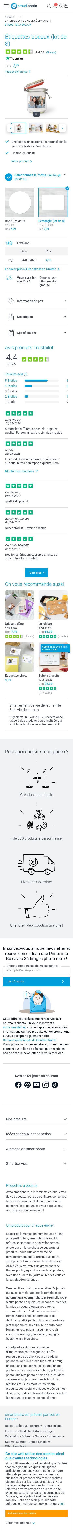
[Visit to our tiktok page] (54, 1085)
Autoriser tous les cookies (22, 1513)
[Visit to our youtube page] (36, 1085)
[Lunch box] (53, 605)
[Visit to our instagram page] (45, 1085)
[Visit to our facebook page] (18, 1085)
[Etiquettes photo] (19, 657)
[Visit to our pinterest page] (27, 1085)
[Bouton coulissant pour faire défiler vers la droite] (62, 128)
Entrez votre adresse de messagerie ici (33, 966)
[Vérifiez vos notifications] (60, 6)
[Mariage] (19, 16)
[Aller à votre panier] (66, 6)
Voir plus (35, 573)
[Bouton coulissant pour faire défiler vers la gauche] (10, 128)
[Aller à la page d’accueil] (24, 6)
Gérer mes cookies (18, 1523)
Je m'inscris (16, 981)
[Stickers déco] (19, 605)
